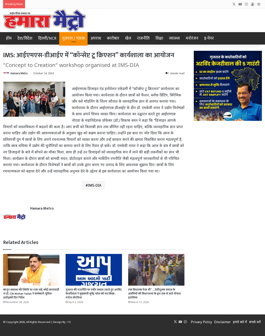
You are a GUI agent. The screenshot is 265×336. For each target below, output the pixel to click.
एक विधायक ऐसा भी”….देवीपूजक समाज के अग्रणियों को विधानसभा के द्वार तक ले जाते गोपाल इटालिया (154, 293)
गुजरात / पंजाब (73, 38)
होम (9, 38)
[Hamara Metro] (44, 20)
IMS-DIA (94, 185)
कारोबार (113, 38)
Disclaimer (222, 322)
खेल (128, 38)
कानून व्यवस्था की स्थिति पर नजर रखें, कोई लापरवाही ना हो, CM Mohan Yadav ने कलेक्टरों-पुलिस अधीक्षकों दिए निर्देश (31, 293)
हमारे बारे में (240, 322)
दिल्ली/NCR (47, 38)
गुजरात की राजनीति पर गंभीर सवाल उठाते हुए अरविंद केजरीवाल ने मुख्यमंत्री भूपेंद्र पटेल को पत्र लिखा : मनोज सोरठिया (94, 293)
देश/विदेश (24, 38)
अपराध (95, 38)
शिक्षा (159, 38)
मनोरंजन (192, 38)
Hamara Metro (19, 73)
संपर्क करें (255, 322)
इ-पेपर (209, 38)
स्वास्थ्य (174, 38)
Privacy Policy (201, 322)
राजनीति (143, 38)
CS (69, 322)
